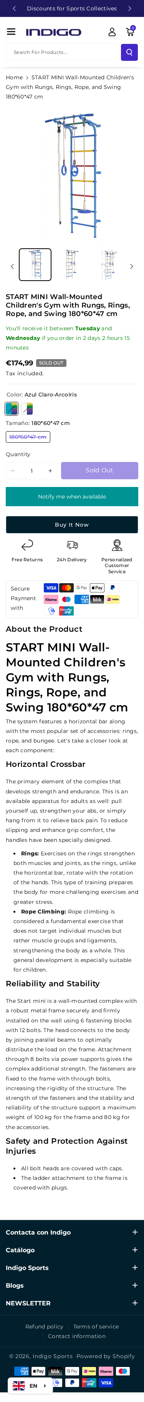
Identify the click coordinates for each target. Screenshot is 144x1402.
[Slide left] (12, 266)
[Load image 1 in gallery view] (35, 264)
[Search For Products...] (129, 52)
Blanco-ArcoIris (27, 409)
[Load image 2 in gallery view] (71, 264)
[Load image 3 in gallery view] (108, 264)
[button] (11, 31)
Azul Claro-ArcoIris (11, 409)
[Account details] (112, 31)
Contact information (77, 1336)
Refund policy (44, 1326)
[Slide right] (131, 266)
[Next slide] (129, 8)
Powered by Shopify (105, 1356)
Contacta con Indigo (38, 1232)
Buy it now (72, 524)
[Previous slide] (14, 8)
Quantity (18, 454)
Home (14, 77)
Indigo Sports (27, 1268)
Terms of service (96, 1326)
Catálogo (20, 1250)
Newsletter (28, 1303)
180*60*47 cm (29, 438)
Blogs (15, 1285)
